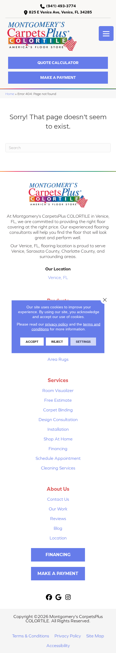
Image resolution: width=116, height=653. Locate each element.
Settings (83, 341)
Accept (32, 341)
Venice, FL (58, 277)
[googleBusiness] (59, 597)
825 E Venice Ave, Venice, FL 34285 (60, 12)
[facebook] (49, 597)
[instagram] (68, 597)
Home (9, 94)
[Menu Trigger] (106, 33)
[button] (58, 63)
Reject (57, 341)
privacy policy (56, 324)
